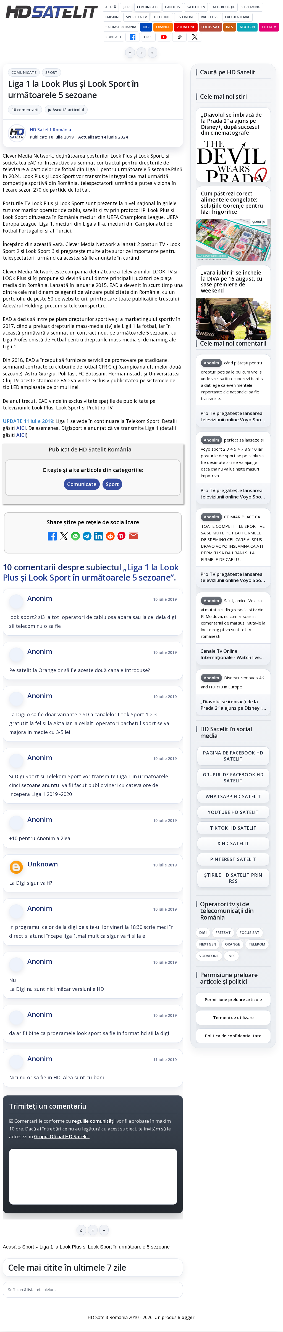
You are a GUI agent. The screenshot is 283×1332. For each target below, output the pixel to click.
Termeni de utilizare (233, 1017)
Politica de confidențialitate (233, 1035)
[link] (233, 144)
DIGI (146, 27)
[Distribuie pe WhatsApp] (75, 537)
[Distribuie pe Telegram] (87, 537)
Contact (114, 37)
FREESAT (223, 932)
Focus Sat (210, 27)
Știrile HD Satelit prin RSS (233, 878)
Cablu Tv (172, 7)
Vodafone (186, 27)
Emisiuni (112, 17)
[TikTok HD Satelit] (179, 37)
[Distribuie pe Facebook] (52, 537)
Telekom (268, 27)
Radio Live (209, 17)
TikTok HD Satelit (233, 828)
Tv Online (185, 17)
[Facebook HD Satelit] (132, 37)
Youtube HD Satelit (233, 812)
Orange (163, 27)
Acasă (110, 7)
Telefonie (161, 17)
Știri (127, 7)
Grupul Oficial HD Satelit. (62, 1136)
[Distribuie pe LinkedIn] (98, 537)
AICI (21, 428)
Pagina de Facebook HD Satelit (233, 756)
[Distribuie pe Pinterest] (121, 537)
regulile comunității (94, 1121)
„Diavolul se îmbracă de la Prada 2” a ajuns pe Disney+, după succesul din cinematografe (231, 124)
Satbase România (121, 27)
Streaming (251, 7)
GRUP (148, 37)
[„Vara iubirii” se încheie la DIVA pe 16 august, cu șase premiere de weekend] (233, 319)
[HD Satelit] (52, 11)
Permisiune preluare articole (233, 999)
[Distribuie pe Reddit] (110, 537)
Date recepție (223, 7)
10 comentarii (25, 109)
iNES (229, 27)
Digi (203, 932)
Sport (51, 72)
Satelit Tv (196, 7)
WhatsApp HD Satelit (233, 796)
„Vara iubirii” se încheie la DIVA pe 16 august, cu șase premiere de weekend (231, 282)
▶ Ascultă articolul (66, 109)
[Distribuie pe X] (63, 537)
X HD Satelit (233, 844)
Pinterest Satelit (233, 859)
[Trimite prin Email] (133, 537)
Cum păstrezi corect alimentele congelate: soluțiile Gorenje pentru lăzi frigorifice (232, 203)
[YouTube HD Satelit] (164, 37)
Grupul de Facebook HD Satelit (233, 778)
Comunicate (147, 7)
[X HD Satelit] (195, 37)
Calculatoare (237, 17)
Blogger (186, 1317)
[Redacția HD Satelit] (17, 133)
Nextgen (247, 27)
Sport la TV (136, 17)
